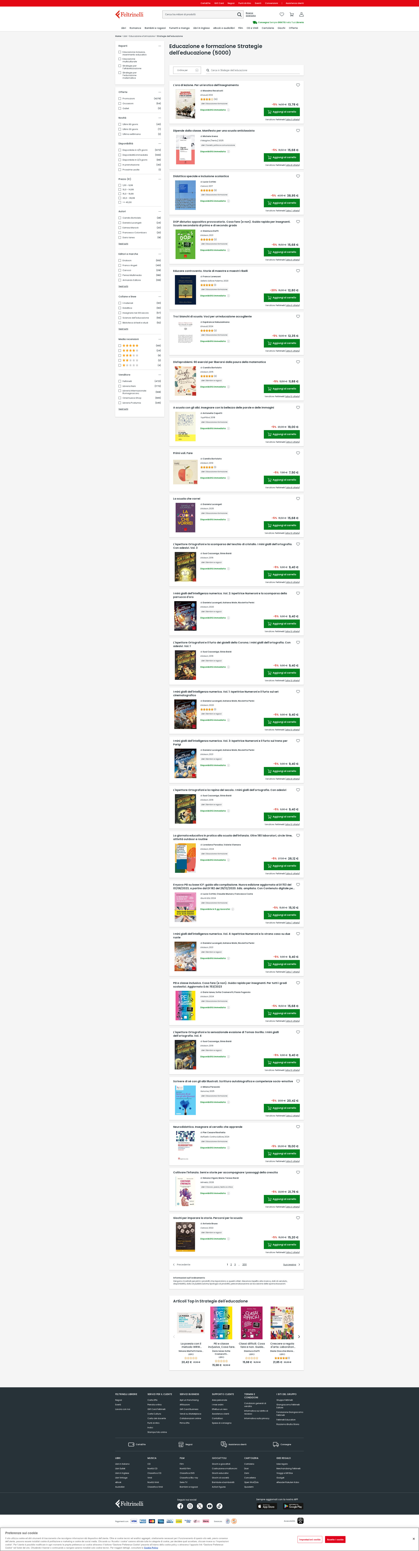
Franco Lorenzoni (212, 276)
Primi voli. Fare (183, 453)
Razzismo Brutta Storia (287, 1424)
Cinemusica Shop (132, 398)
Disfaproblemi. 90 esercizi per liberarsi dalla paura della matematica (219, 362)
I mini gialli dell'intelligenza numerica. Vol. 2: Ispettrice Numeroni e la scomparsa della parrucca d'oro (230, 595)
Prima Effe (184, 1423)
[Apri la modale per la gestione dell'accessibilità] (300, 1520)
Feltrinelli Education (286, 1419)
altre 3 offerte (292, 442)
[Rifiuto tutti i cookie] (413, 1538)
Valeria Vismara (232, 844)
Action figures (219, 1486)
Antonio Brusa (210, 1223)
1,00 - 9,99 (128, 185)
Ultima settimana (132, 134)
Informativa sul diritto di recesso (256, 1412)
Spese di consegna (221, 1423)
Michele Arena (210, 136)
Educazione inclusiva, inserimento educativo (135, 53)
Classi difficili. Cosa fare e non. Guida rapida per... (252, 1345)
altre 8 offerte (292, 165)
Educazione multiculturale (130, 60)
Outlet (126, 108)
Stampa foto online (157, 1432)
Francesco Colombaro (135, 232)
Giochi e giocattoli (221, 1464)
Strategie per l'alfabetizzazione (132, 67)
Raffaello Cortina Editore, (212, 1136)
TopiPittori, (205, 417)
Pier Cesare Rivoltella (214, 1132)
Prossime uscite (131, 169)
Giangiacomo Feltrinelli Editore (288, 1406)
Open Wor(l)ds (251, 1482)
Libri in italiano (122, 1464)
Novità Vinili (153, 1482)
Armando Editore (132, 280)
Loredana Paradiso (213, 844)
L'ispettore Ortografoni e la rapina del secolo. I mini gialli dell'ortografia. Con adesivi (229, 790)
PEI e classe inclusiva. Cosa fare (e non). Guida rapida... (221, 1345)
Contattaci (217, 1418)
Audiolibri (120, 1486)
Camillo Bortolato (132, 218)
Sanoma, (204, 1091)
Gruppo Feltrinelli (284, 1400)
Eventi (258, 3)
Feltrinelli (127, 381)
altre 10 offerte (292, 396)
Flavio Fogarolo (242, 992)
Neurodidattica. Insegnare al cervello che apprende (207, 1127)
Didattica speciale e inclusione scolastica (201, 176)
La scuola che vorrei (186, 499)
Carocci (127, 270)
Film (182, 1464)
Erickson (127, 260)
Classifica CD (154, 1473)
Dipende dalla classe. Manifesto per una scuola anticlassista (214, 131)
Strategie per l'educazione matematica (130, 75)
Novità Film (185, 1468)
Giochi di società (220, 1477)
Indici (150, 1427)
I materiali (128, 303)
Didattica (127, 308)
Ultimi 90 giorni (130, 124)
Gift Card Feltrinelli (156, 1409)
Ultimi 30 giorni (130, 129)
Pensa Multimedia (132, 275)
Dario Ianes (129, 237)
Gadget (280, 1477)
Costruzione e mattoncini (224, 1468)
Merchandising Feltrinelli (288, 1468)
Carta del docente (156, 1418)
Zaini (246, 1473)
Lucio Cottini (209, 181)
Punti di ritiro (244, 3)
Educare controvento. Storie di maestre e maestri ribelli (210, 271)
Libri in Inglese (122, 1473)
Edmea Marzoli (130, 227)
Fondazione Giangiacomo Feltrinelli (289, 1413)
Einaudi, (204, 95)
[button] (239, 14)
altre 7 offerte (292, 210)
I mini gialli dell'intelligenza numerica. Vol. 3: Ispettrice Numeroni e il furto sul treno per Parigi (230, 742)
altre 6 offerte (292, 259)
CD (148, 1464)
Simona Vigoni (210, 1178)
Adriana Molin (230, 602)
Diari (246, 1468)
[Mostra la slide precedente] (174, 1337)
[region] (209, 1539)
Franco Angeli (130, 265)
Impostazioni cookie (309, 1539)
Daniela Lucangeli (132, 223)
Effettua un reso (219, 1409)
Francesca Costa (244, 893)
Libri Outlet (120, 1468)
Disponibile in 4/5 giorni (135, 150)
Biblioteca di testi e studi (135, 322)
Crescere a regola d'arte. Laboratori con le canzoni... (282, 1345)
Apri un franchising (189, 1400)
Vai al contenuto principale (129, 3)
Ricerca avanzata (251, 14)
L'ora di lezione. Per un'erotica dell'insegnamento (206, 85)
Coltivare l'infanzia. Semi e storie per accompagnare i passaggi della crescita (225, 1172)
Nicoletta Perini (246, 602)
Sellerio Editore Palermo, (211, 280)
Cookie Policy (151, 1547)
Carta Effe (152, 1400)
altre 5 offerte (292, 350)
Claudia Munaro (225, 893)
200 (244, 1264)
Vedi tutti (123, 243)
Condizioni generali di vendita (255, 1405)
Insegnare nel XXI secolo (136, 313)
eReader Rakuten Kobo (287, 1482)
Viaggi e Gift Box (284, 1473)
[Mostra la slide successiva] (299, 1337)
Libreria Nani (129, 386)
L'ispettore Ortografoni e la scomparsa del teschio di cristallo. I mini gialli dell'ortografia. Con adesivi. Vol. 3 (232, 546)
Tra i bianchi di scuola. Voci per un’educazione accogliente (212, 316)
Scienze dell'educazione (136, 318)
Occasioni (128, 103)
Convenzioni (271, 3)
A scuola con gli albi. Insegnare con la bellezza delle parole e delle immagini (223, 407)
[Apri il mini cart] (292, 14)
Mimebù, (204, 1182)
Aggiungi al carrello (284, 111)
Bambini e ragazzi (189, 1486)
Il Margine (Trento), (209, 140)
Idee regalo (282, 1464)
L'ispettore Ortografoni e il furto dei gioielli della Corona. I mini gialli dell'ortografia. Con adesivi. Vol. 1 (232, 644)
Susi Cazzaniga (211, 553)
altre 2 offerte (292, 1115)
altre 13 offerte (292, 680)
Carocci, (204, 186)
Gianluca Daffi (211, 231)
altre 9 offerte (292, 582)
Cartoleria (249, 1464)
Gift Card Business (189, 1409)
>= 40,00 (127, 202)
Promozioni (129, 98)
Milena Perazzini (211, 1087)
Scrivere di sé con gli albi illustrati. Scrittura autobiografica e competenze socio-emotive (233, 1081)
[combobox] (203, 14)
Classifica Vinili (155, 1486)
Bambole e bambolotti (223, 1482)
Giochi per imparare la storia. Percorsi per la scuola (207, 1218)
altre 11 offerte (292, 119)
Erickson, (204, 235)
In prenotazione (131, 165)
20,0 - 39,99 (129, 198)
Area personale (219, 1400)
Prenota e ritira (154, 1404)
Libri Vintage (121, 1477)
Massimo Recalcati (213, 90)
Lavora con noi (122, 1409)
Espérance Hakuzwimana (216, 322)
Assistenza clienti (295, 3)
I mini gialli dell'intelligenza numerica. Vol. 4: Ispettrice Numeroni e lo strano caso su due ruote (231, 935)
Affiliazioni (185, 1404)
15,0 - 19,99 (128, 194)
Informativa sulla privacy (256, 1418)
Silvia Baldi (225, 553)
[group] (257, 22)
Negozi (231, 3)
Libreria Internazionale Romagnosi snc (134, 392)
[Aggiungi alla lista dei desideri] (298, 85)
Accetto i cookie (335, 1539)
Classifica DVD (187, 1473)
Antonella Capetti (212, 413)
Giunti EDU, (205, 898)
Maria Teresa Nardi (229, 1178)
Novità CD (152, 1468)
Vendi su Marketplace (190, 1413)
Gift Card (219, 3)
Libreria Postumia (132, 403)
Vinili (149, 1477)
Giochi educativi (220, 1473)
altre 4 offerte (292, 1206)
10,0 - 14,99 (128, 189)
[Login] (301, 14)
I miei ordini (217, 1404)
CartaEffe (205, 3)
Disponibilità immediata (135, 155)
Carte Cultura (154, 1413)
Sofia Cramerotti (224, 992)
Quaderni (249, 1486)
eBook (118, 1482)
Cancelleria (250, 1477)
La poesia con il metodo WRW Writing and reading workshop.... (191, 1345)
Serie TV (183, 1482)
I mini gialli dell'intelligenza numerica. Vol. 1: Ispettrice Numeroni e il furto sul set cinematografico (226, 693)
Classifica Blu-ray (189, 1477)
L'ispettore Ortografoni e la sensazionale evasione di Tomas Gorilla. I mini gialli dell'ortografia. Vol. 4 (226, 1034)
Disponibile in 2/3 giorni (135, 160)
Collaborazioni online (190, 1418)
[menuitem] (123, 28)
